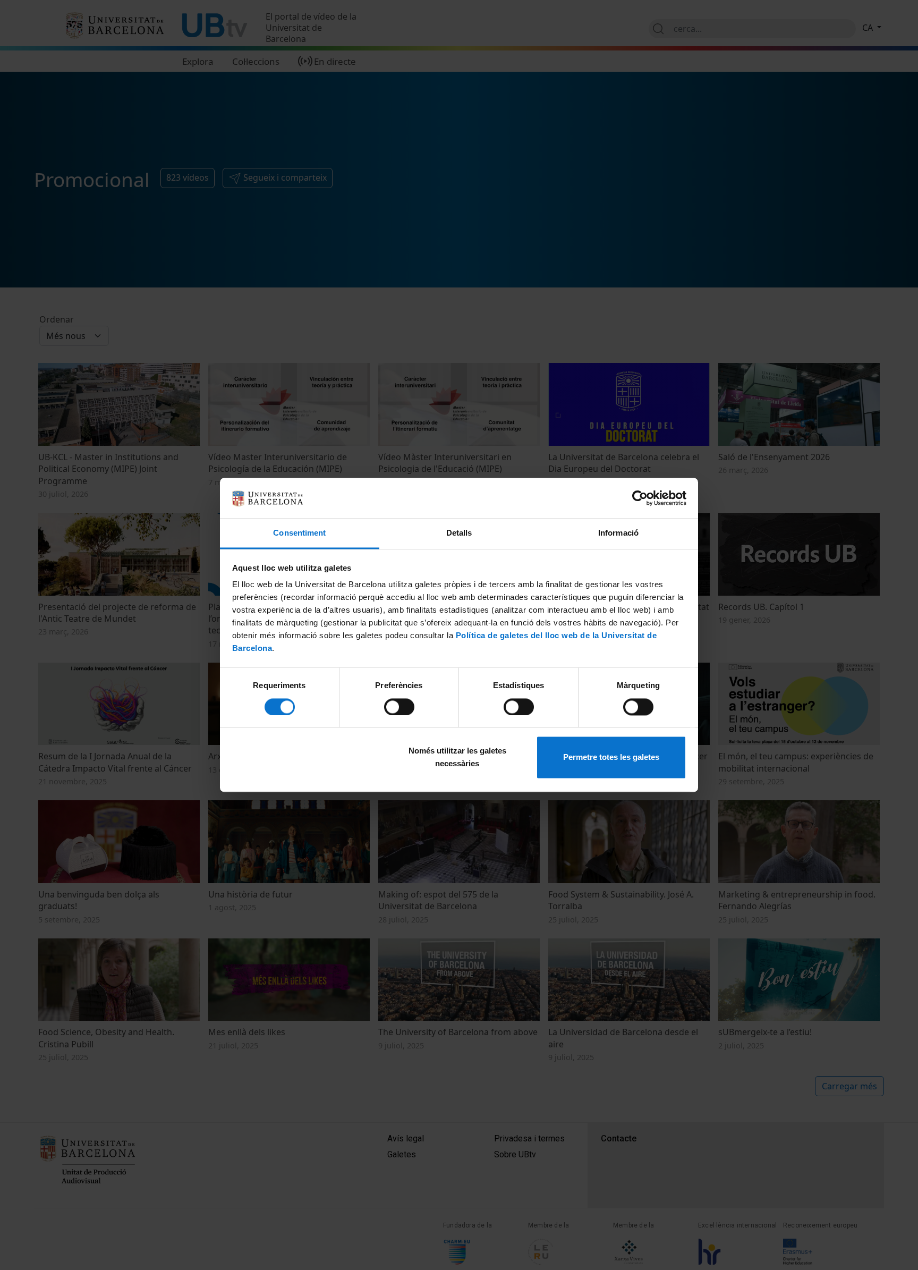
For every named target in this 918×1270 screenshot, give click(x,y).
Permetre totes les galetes (611, 757)
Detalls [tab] (459, 533)
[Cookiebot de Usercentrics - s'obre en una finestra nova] (639, 498)
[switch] (399, 707)
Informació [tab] (618, 533)
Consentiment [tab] (299, 533)
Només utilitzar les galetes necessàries (457, 757)
